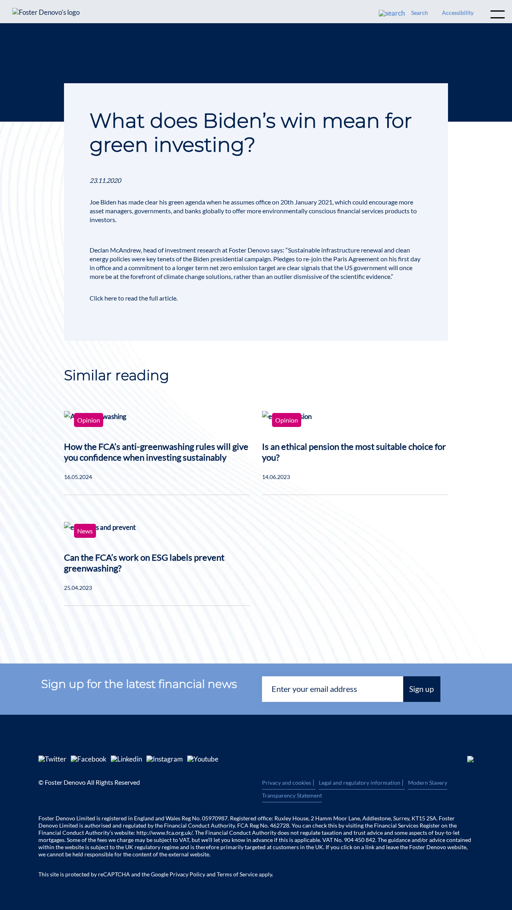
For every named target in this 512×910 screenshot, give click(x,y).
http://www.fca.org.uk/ (164, 832)
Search (419, 12)
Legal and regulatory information (362, 782)
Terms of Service (237, 874)
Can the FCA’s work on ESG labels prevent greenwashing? (144, 562)
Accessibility (458, 12)
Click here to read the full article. (134, 298)
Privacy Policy (187, 874)
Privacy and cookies (289, 782)
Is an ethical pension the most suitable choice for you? (354, 452)
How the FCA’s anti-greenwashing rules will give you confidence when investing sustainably (156, 452)
